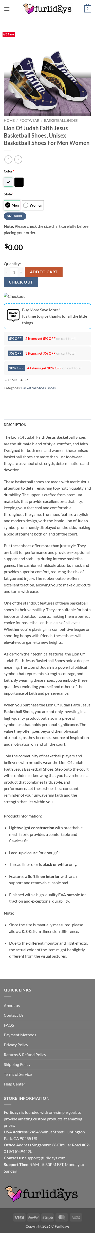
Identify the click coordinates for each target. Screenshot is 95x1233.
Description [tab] (15, 425)
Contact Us (14, 1015)
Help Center (14, 1083)
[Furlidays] (47, 9)
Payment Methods (20, 1034)
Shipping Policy (17, 1064)
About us (12, 1005)
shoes (51, 388)
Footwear (29, 120)
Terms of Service (18, 1074)
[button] (7, 9)
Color (9, 171)
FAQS (9, 1025)
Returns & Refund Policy (25, 1054)
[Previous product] (18, 159)
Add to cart (44, 272)
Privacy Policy (16, 1044)
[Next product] (8, 159)
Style (8, 194)
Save (11, 34)
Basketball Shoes (61, 120)
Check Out (21, 282)
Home (9, 120)
